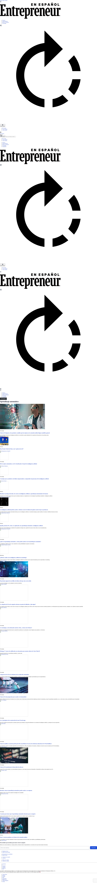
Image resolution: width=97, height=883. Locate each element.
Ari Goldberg (3, 700)
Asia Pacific (4, 878)
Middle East (4, 879)
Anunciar (4, 858)
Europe (3, 881)
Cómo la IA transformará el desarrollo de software (11, 767)
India (3, 877)
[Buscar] (1, 165)
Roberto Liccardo (4, 817)
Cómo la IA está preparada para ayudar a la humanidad (13, 696)
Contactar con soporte (6, 857)
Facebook (4, 863)
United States (4, 874)
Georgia (3, 876)
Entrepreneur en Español (5, 451)
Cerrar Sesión (4, 130)
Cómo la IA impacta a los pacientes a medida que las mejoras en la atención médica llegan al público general (25, 433)
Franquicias (4, 146)
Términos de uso (5, 851)
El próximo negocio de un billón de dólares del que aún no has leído (15, 581)
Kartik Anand (3, 560)
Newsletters (3, 398)
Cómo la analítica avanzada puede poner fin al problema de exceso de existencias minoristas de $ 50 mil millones (26, 743)
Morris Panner (4, 840)
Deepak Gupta (4, 770)
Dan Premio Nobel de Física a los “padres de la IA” (12, 448)
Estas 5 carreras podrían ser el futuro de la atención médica (13, 837)
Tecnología (4, 23)
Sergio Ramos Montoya (5, 512)
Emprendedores (5, 21)
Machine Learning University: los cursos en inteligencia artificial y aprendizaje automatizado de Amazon (24, 493)
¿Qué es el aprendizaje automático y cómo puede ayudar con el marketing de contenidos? (20, 541)
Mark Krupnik (4, 584)
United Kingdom (5, 880)
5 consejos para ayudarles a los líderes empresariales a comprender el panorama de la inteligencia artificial (24, 478)
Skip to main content (3, 0)
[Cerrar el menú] (0, 390)
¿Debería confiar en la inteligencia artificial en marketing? (13, 557)
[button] (48, 272)
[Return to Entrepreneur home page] (30, 18)
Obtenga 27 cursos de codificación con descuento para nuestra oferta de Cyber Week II (20, 651)
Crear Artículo (4, 129)
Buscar (1, 134)
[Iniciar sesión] (0, 389)
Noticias (3, 20)
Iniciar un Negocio (5, 22)
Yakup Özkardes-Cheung (5, 544)
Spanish (3, 875)
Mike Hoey (3, 436)
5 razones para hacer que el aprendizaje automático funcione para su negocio (17, 813)
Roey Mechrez (4, 607)
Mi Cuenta (4, 128)
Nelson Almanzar (4, 466)
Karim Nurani (3, 480)
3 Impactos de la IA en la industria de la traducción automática (14, 674)
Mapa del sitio (4, 855)
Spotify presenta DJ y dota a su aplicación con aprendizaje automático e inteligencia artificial (21, 525)
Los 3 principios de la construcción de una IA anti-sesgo (12, 720)
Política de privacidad (6, 852)
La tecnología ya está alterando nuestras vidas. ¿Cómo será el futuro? (16, 627)
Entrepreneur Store (4, 654)
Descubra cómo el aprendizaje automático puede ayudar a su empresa (16, 790)
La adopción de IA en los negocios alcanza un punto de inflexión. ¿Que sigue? (18, 604)
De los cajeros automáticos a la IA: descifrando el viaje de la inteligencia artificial (18, 463)
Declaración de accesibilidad (7, 854)
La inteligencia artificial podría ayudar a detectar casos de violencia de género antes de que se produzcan (24, 509)
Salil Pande (3, 723)
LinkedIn (4, 865)
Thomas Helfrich (4, 630)
